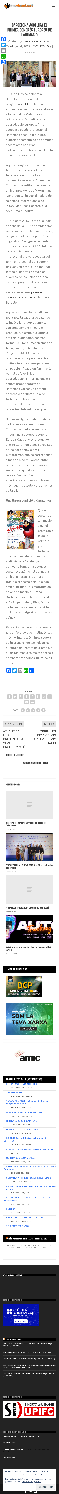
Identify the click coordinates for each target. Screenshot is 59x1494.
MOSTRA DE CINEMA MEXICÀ (20, 1158)
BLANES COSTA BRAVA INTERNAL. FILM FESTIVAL (30, 1149)
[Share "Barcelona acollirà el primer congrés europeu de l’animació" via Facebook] (9, 696)
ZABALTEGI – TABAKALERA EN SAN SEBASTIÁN (22, 1344)
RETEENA (10, 1209)
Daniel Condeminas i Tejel (35, 762)
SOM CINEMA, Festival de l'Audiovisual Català (28, 1178)
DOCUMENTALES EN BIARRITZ (15, 1359)
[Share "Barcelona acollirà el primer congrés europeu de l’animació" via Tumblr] (27, 696)
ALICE (24, 104)
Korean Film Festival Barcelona (21, 1084)
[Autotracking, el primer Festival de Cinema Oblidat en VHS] (29, 929)
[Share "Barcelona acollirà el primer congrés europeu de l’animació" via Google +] (21, 696)
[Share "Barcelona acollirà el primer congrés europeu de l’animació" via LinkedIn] (38, 696)
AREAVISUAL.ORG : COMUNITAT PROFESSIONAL (22, 1436)
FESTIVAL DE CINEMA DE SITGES (22, 1129)
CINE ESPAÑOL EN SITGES (13, 1352)
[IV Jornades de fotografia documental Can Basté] (29, 889)
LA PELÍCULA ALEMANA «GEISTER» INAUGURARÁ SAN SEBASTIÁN (29, 1365)
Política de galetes (31, 1481)
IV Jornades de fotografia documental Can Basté (27, 908)
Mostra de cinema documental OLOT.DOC (26, 1112)
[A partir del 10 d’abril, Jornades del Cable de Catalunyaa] (29, 805)
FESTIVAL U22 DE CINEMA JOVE (21, 1121)
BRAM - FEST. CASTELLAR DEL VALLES (25, 1217)
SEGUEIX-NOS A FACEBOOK (12, 1275)
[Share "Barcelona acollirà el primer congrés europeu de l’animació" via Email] (27, 702)
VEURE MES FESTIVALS (17, 1226)
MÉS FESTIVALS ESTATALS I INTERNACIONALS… (29, 1238)
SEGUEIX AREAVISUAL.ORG (15, 1340)
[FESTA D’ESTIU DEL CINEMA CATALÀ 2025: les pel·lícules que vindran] (29, 847)
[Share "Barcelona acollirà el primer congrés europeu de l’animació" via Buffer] (44, 696)
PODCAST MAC (9, 1458)
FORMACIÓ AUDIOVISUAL (13, 1449)
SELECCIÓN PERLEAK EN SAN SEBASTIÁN (20, 1374)
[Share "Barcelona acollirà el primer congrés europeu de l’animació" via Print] (32, 702)
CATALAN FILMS (9, 1443)
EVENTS (39, 46)
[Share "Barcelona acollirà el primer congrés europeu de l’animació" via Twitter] (15, 696)
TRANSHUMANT (14, 1092)
